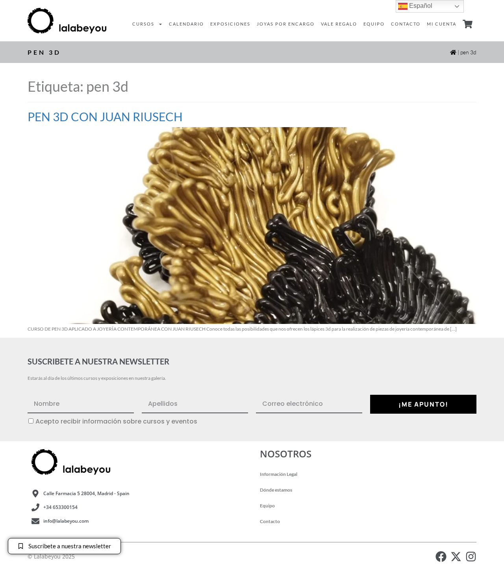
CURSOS (143, 23)
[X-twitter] (455, 556)
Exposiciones (230, 23)
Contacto (406, 23)
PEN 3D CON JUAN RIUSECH (105, 116)
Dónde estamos (276, 490)
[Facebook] (441, 556)
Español (420, 5)
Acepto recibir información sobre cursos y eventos (116, 421)
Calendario (186, 23)
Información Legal (278, 474)
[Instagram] (470, 556)
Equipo (374, 23)
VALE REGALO (339, 23)
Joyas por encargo (286, 23)
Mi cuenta (441, 23)
